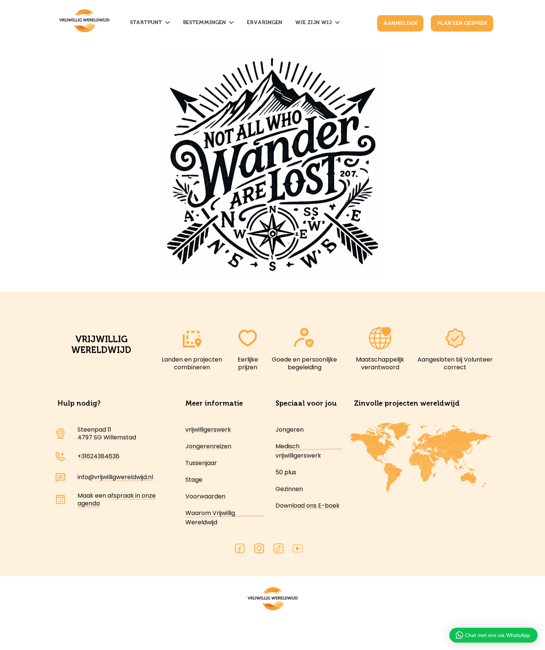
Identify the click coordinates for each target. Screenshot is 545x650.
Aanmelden (400, 23)
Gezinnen (289, 489)
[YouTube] (298, 549)
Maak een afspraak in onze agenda (116, 499)
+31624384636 (98, 456)
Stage (193, 479)
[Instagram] (259, 549)
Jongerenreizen (208, 446)
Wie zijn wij (315, 22)
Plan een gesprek (462, 23)
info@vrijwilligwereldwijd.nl (115, 477)
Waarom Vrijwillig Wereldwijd (210, 518)
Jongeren (289, 429)
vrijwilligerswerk (208, 429)
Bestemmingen (206, 22)
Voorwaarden (205, 496)
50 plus (285, 472)
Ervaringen (264, 22)
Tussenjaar (201, 463)
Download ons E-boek (307, 505)
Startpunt (147, 22)
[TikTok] (278, 549)
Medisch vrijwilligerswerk (298, 451)
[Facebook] (240, 549)
